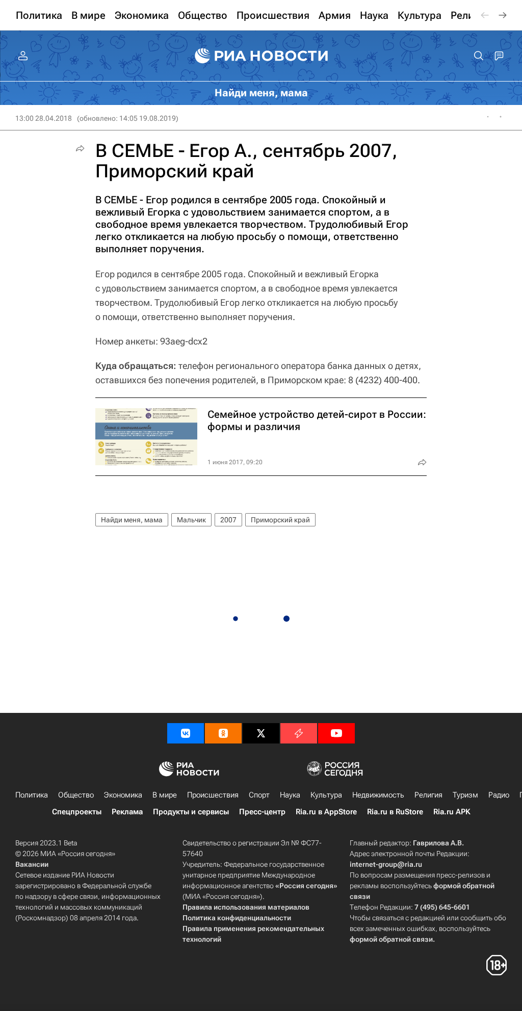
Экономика (123, 795)
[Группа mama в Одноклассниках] (223, 733)
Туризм (465, 795)
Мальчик (191, 520)
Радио (498, 795)
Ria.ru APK (452, 811)
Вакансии (31, 864)
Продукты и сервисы (191, 811)
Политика (31, 795)
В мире (164, 795)
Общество (76, 795)
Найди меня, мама (132, 520)
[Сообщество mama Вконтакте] (185, 733)
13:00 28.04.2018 (43, 118)
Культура (326, 795)
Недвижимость (378, 795)
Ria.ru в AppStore (326, 811)
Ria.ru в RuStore (395, 811)
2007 (228, 520)
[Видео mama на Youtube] (336, 733)
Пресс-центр (262, 811)
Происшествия (213, 795)
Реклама (127, 811)
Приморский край (280, 520)
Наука (290, 795)
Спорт (259, 795)
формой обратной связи (391, 939)
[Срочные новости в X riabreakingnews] (298, 733)
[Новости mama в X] (261, 733)
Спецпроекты (76, 811)
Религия (428, 795)
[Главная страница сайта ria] (261, 56)
